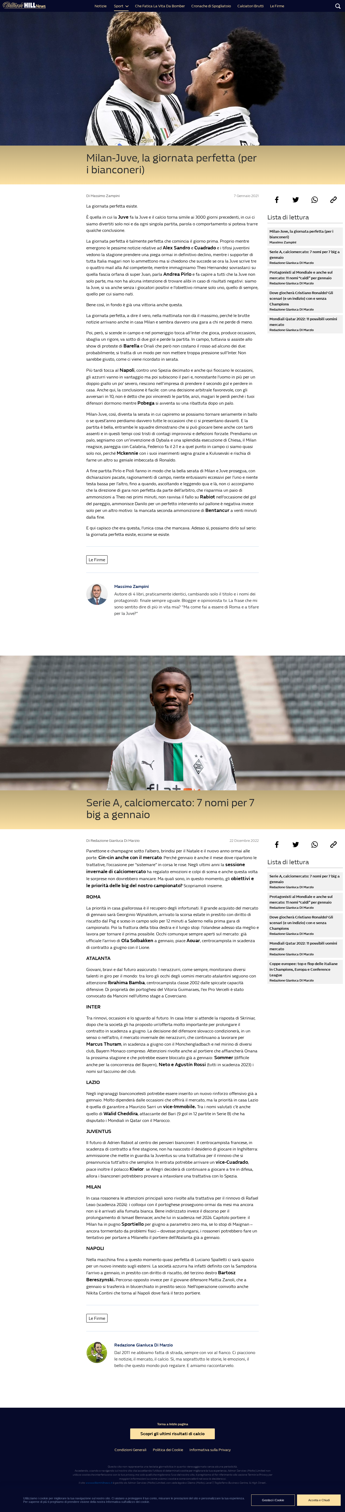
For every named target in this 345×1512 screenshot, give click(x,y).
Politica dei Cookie (168, 1450)
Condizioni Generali (130, 1450)
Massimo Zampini (131, 586)
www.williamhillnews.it (99, 1483)
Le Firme (277, 6)
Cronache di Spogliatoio (211, 6)
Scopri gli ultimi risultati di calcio (172, 1433)
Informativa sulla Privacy (210, 1450)
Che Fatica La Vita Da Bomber (160, 6)
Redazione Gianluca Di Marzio (143, 1345)
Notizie (100, 6)
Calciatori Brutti (250, 6)
